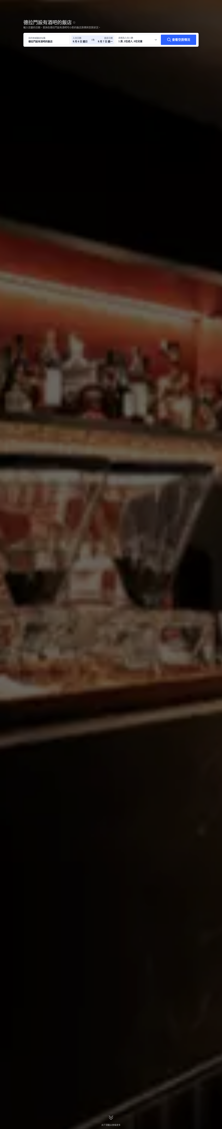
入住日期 (77, 38)
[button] (201, 5)
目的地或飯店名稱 (36, 38)
